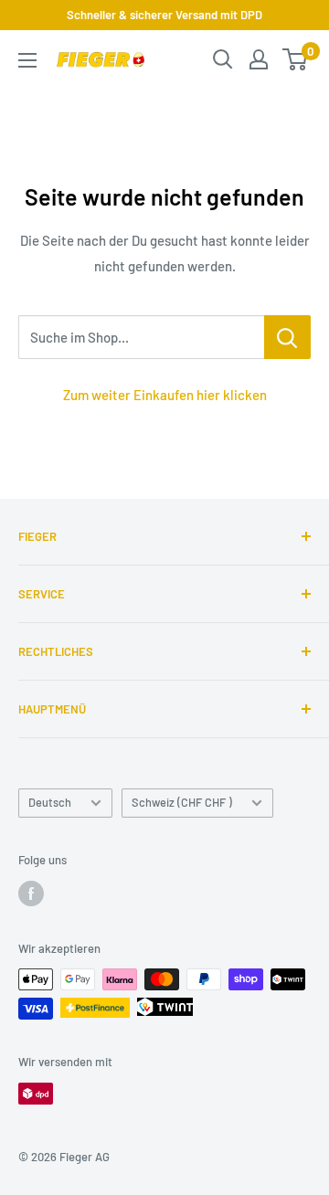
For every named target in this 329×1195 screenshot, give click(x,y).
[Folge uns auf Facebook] (31, 893)
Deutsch (49, 802)
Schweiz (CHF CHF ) (182, 802)
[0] (295, 59)
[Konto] (258, 59)
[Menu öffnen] (27, 60)
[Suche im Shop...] (287, 337)
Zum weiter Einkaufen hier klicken (165, 394)
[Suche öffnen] (223, 59)
